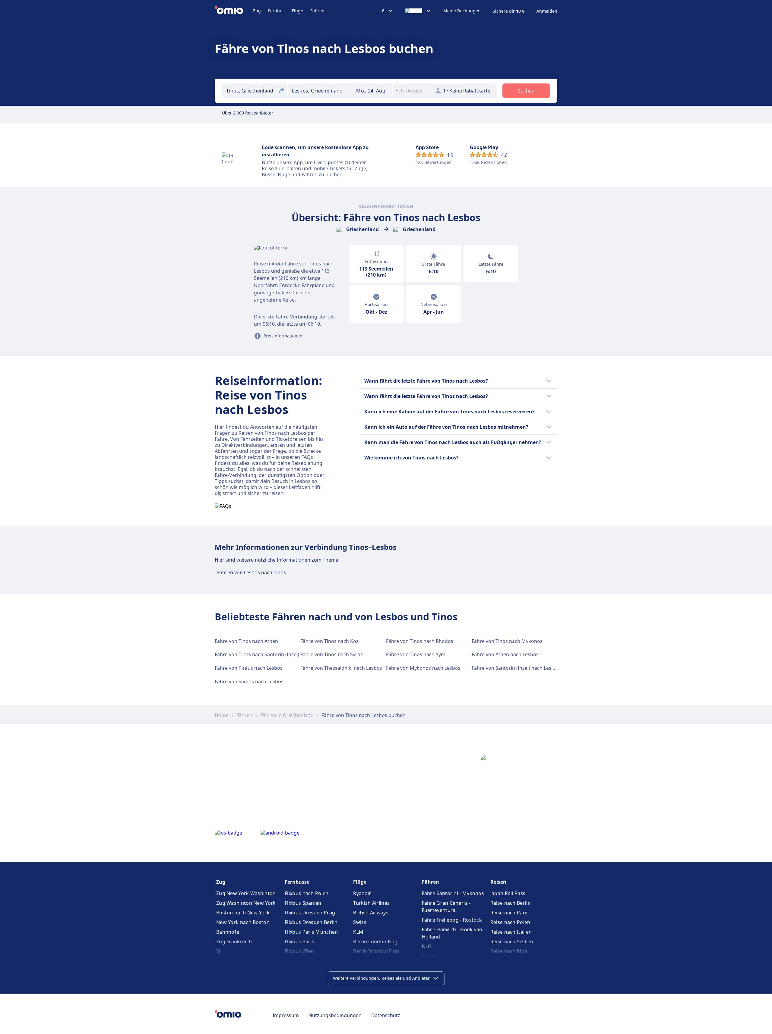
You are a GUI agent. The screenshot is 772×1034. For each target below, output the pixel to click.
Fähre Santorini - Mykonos (453, 893)
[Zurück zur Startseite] (234, 11)
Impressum (286, 1015)
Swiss (359, 922)
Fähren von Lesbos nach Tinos (251, 572)
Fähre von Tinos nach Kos (329, 641)
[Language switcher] (418, 10)
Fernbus (276, 11)
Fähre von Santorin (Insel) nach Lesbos (516, 668)
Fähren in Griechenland (287, 715)
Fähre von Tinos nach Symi (416, 654)
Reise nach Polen (510, 922)
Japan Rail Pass (508, 893)
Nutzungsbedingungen (335, 1015)
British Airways (370, 912)
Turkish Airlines (371, 903)
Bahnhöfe (227, 932)
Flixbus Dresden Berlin (311, 922)
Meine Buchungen (462, 10)
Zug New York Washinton (246, 893)
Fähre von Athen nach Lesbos (505, 654)
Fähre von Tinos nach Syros (331, 654)
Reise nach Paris (509, 912)
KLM (358, 932)
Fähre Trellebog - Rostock (452, 919)
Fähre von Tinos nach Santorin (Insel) (257, 654)
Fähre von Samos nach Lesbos (249, 681)
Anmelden (546, 11)
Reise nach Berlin (510, 903)
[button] (372, 90)
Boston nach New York (243, 912)
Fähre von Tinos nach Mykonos (507, 641)
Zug (257, 11)
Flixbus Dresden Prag (310, 912)
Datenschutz (385, 1015)
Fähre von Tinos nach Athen (246, 641)
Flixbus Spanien (303, 903)
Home (222, 715)
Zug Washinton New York (246, 903)
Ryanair (362, 893)
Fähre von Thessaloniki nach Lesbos (341, 668)
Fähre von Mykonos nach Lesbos (423, 668)
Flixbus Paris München (311, 932)
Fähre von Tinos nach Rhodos (419, 641)
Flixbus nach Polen (306, 893)
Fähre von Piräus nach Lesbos (249, 668)
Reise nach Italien (511, 932)
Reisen (498, 882)
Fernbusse (297, 882)
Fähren (317, 11)
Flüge (297, 11)
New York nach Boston (243, 922)
